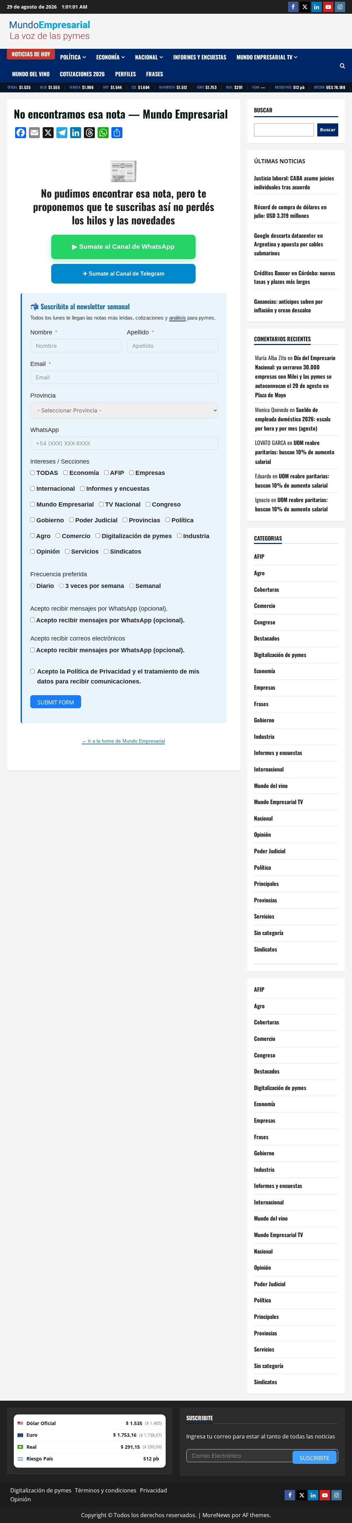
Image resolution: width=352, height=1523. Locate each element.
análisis (177, 318)
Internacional (55, 488)
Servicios (85, 551)
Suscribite (314, 1458)
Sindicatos (265, 949)
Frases (154, 74)
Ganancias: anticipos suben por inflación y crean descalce (288, 305)
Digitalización (122, 536)
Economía (108, 57)
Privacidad (153, 1490)
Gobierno (264, 720)
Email (38, 363)
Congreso (264, 622)
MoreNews (216, 1515)
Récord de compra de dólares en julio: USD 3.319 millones (290, 211)
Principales (266, 883)
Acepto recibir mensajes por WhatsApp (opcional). (99, 608)
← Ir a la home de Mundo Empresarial (123, 741)
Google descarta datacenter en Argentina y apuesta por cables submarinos (288, 244)
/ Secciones (59, 461)
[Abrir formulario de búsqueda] (342, 66)
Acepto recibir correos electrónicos (77, 638)
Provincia (43, 395)
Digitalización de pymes (280, 655)
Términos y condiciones (105, 1490)
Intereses (43, 461)
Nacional (146, 57)
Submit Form (55, 702)
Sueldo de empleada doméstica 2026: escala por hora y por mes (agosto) (292, 418)
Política (70, 57)
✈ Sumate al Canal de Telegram (123, 274)
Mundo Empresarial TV (264, 57)
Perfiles (125, 74)
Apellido (138, 332)
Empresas (150, 472)
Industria (196, 536)
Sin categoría (268, 933)
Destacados (266, 638)
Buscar (263, 110)
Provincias (265, 900)
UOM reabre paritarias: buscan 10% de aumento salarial (294, 451)
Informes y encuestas (199, 57)
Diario (45, 585)
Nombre (41, 332)
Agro (43, 536)
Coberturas (266, 589)
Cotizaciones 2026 (82, 74)
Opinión (48, 551)
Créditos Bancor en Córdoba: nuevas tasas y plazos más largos (294, 277)
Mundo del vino (31, 74)
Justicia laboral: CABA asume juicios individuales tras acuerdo (294, 182)
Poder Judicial (269, 851)
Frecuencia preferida (58, 574)
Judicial (106, 520)
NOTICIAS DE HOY (31, 54)
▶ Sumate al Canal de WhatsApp (123, 246)
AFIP (259, 556)
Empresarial (76, 504)
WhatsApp (44, 429)
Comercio (264, 605)
